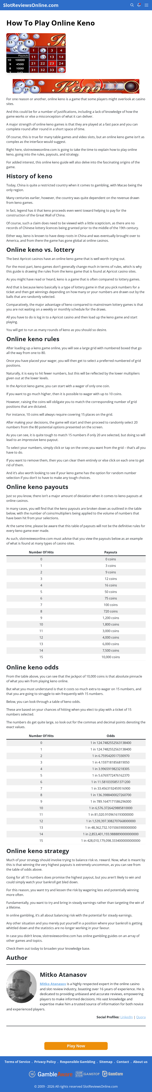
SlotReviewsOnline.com (31, 5)
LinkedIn (126, 1017)
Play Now (76, 1046)
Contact (123, 1062)
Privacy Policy (45, 1062)
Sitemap (105, 1062)
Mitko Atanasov (53, 984)
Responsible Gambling (77, 1062)
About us (140, 1062)
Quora (141, 1017)
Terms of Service (17, 1062)
